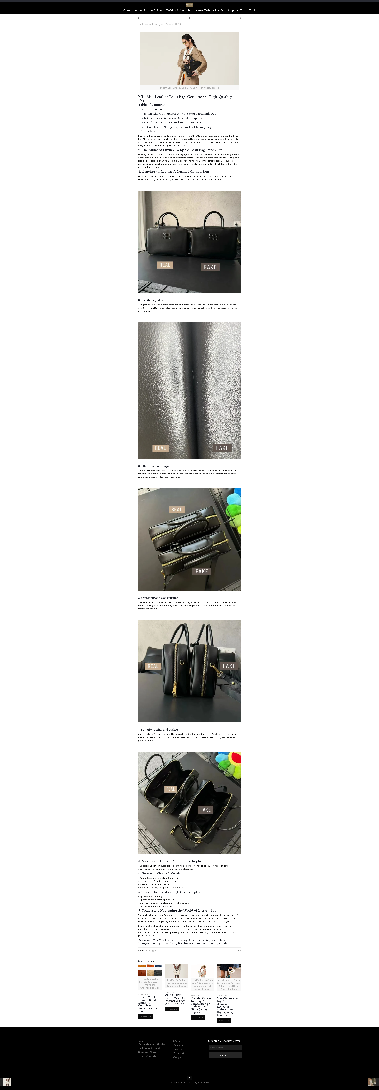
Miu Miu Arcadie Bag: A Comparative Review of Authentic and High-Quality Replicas (227, 1006)
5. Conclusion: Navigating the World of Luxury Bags (178, 127)
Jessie (157, 24)
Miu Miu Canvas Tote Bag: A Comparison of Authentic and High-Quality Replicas (201, 1005)
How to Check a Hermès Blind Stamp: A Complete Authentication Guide (148, 1004)
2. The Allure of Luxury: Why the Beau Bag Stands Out (180, 113)
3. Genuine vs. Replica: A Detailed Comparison (174, 118)
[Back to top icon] (189, 1078)
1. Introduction (154, 109)
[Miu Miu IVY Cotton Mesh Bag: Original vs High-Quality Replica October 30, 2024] (5, 1082)
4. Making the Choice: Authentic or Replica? (172, 122)
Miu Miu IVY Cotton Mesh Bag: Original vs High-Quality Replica (175, 999)
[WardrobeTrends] (189, 4)
